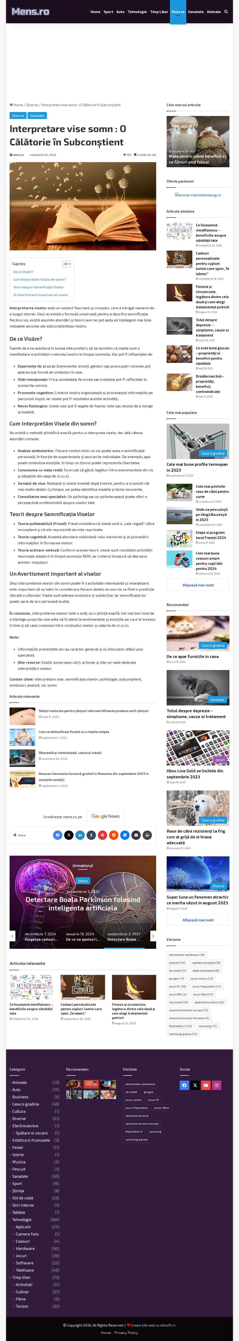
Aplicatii (23, 1226)
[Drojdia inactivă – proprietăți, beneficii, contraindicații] (179, 382)
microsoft (178, 1002)
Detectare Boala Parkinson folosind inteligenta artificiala (83, 903)
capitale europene (206, 962)
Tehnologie (137, 12)
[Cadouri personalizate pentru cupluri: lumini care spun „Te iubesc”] (83, 987)
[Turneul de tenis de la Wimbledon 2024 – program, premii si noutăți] (91, 1094)
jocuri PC (177, 986)
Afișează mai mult (198, 585)
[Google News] (106, 816)
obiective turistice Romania (189, 1018)
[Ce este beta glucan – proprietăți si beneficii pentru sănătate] (179, 354)
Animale (214, 12)
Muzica (18, 1161)
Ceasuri (23, 1241)
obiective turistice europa (188, 1010)
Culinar (22, 1291)
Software (24, 1262)
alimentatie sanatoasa (187, 954)
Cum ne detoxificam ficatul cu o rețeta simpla (74, 732)
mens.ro (18, 154)
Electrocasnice (25, 1125)
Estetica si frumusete (31, 1140)
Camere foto (27, 1234)
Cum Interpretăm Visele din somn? (39, 279)
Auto (120, 12)
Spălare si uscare (32, 1132)
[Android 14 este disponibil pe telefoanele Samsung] (108, 1084)
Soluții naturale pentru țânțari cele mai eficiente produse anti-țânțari (94, 711)
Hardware (25, 1248)
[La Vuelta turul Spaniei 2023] (91, 1084)
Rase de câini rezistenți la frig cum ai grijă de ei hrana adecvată (196, 836)
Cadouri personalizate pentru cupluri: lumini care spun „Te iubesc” (81, 1008)
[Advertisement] (119, 62)
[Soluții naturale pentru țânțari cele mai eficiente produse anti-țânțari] (22, 716)
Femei (17, 1147)
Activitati (24, 1284)
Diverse (178, 12)
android (177, 962)
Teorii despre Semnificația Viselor (38, 287)
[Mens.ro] (31, 12)
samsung (208, 1026)
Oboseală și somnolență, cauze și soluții (70, 753)
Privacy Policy (126, 1332)
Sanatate (196, 12)
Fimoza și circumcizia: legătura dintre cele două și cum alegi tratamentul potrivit (212, 296)
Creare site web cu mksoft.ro (153, 1325)
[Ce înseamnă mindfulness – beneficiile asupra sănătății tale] (32, 987)
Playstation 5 (180, 1026)
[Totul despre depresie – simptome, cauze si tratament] (179, 326)
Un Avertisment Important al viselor (40, 295)
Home (95, 12)
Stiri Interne (23, 1205)
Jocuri (21, 1255)
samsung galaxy (183, 1033)
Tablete (18, 1212)
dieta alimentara (206, 970)
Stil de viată (22, 1197)
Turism (22, 1306)
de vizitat (177, 970)
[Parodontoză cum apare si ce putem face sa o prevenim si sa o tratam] (108, 1094)
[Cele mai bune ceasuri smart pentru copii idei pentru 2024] (179, 559)
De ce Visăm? (23, 272)
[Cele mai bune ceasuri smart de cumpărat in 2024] (74, 1084)
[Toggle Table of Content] (64, 264)
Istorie (18, 1154)
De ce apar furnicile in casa (193, 656)
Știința (83, 881)
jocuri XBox (203, 994)
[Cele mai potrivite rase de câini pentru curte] (179, 492)
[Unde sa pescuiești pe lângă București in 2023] (179, 515)
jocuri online (202, 978)
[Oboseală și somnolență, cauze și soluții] (22, 758)
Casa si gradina (25, 1104)
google (176, 978)
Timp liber (159, 12)
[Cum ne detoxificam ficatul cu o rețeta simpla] (22, 737)
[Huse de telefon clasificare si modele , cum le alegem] (74, 1094)
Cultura (18, 1111)
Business (20, 1096)
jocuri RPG (178, 994)
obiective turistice (209, 1002)
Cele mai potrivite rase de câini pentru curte (212, 491)
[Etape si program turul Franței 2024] (179, 538)
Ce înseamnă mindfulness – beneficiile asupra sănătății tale (31, 1008)
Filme (21, 1299)
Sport (108, 12)
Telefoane (25, 1270)
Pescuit (18, 1169)
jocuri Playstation (207, 986)
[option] (83, 902)
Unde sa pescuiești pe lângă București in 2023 (212, 514)
